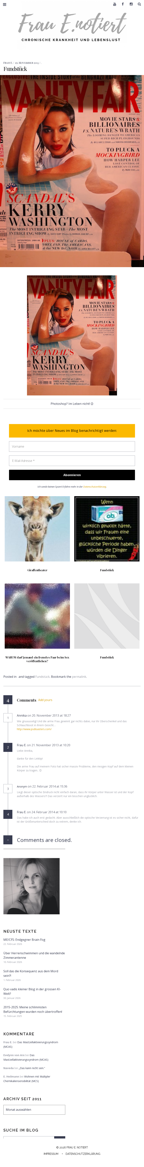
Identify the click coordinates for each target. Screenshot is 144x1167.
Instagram (130, 4)
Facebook (121, 4)
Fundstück (42, 677)
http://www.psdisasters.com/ (34, 729)
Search (138, 4)
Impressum (51, 1153)
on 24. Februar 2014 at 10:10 (47, 812)
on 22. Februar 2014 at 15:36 (48, 786)
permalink (79, 677)
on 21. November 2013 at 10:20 (49, 745)
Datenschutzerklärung (94, 486)
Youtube (113, 4)
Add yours (45, 700)
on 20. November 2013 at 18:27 (49, 715)
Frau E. (8, 63)
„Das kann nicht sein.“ (32, 1068)
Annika (22, 715)
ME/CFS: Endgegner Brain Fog (24, 940)
